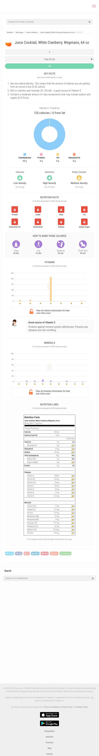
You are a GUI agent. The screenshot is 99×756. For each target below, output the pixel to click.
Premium (49, 742)
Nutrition (49, 737)
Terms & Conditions (52, 707)
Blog (49, 748)
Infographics (49, 731)
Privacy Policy (66, 707)
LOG (49, 66)
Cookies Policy (82, 707)
